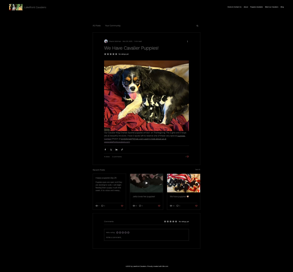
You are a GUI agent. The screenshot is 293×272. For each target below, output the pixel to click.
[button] (197, 26)
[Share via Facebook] (105, 149)
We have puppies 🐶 (179, 196)
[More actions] (187, 41)
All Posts (97, 25)
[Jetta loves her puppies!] (146, 183)
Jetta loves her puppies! (144, 196)
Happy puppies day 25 (106, 178)
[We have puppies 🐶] (183, 183)
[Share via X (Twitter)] (111, 149)
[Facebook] (143, 259)
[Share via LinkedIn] (116, 149)
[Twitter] (146, 259)
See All (197, 169)
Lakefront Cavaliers (35, 7)
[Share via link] (122, 149)
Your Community (113, 25)
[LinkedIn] (150, 259)
